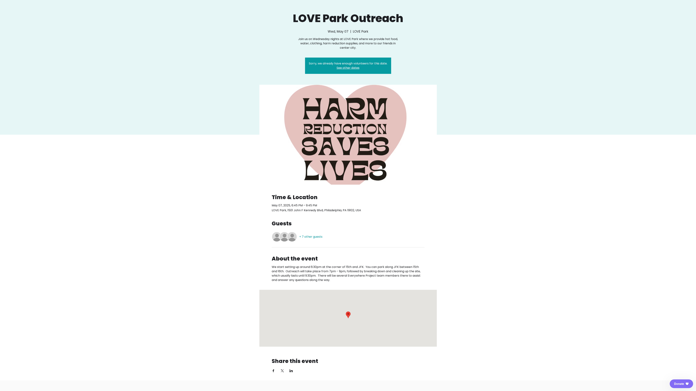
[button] (681, 383)
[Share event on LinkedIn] (291, 370)
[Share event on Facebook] (273, 370)
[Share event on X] (282, 370)
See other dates (348, 68)
